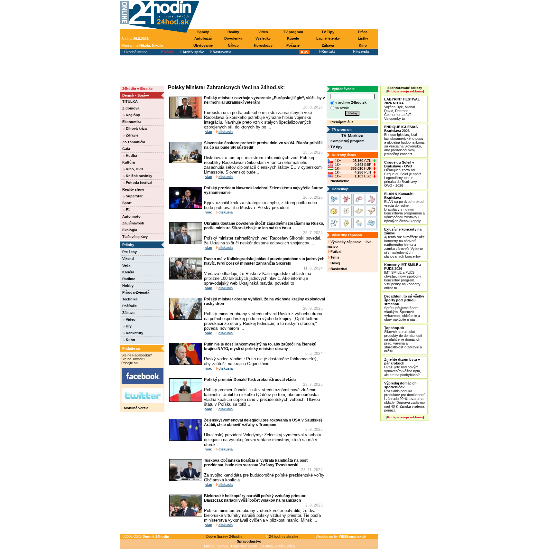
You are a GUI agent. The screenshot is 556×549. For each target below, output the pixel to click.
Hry (128, 326)
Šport (127, 203)
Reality (233, 32)
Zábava (328, 45)
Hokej (334, 263)
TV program (293, 32)
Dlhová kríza (136, 128)
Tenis (334, 257)
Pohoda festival (138, 183)
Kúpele (293, 38)
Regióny (132, 115)
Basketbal (338, 269)
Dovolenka (233, 38)
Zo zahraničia (133, 142)
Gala (126, 149)
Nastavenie (339, 181)
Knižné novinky (138, 176)
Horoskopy (263, 45)
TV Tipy (327, 32)
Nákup (233, 45)
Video (263, 32)
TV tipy (335, 147)
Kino (363, 45)
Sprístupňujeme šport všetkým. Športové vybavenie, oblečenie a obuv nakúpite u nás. (404, 307)
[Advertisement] (290, 15)
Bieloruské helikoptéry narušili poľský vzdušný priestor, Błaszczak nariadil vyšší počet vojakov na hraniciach (255, 498)
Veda (126, 265)
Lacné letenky (328, 38)
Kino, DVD (134, 169)
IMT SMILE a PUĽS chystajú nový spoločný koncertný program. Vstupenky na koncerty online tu (402, 276)
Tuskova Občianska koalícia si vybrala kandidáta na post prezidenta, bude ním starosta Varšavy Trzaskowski (256, 462)
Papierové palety (244, 546)
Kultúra (128, 162)
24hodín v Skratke (137, 88)
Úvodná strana (135, 52)
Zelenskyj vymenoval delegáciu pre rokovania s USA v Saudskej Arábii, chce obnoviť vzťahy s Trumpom (263, 422)
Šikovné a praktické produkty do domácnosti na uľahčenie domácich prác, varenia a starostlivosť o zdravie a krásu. (403, 339)
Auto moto (131, 216)
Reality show (133, 189)
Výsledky (263, 38)
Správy (203, 32)
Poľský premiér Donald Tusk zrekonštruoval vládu (250, 379)
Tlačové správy (135, 237)
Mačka (209, 546)
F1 (127, 210)
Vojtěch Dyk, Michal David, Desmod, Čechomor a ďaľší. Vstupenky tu (402, 108)
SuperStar (134, 196)
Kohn (130, 340)
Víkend (128, 258)
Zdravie (131, 135)
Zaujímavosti (133, 223)
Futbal (335, 251)
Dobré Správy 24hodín (223, 536)
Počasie (293, 45)
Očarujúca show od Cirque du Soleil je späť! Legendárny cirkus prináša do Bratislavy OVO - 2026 (402, 173)
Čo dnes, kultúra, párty (277, 546)
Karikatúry (134, 333)
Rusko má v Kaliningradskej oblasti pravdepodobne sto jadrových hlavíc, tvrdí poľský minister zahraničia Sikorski (264, 261)
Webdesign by (341, 536)
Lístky (363, 38)
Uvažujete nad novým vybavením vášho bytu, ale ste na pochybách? (402, 367)
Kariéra (128, 272)
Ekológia (129, 230)
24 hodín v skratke (283, 536)
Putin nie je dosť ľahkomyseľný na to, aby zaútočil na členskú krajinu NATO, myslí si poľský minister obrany (260, 346)
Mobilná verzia (135, 408)
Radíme (128, 279)
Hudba (131, 155)
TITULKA (130, 101)
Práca (362, 32)
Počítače (129, 306)
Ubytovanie (203, 45)
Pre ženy (129, 252)
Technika (129, 299)
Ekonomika (131, 122)
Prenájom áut (341, 122)
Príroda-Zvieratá (135, 292)
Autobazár (203, 38)
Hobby (128, 286)
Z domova (130, 108)
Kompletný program (347, 141)
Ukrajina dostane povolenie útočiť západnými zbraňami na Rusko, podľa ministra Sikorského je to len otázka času (264, 225)
